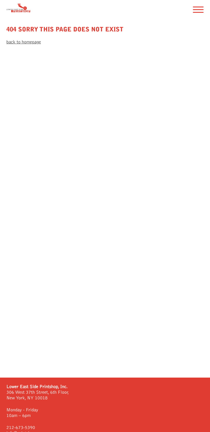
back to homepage (23, 42)
